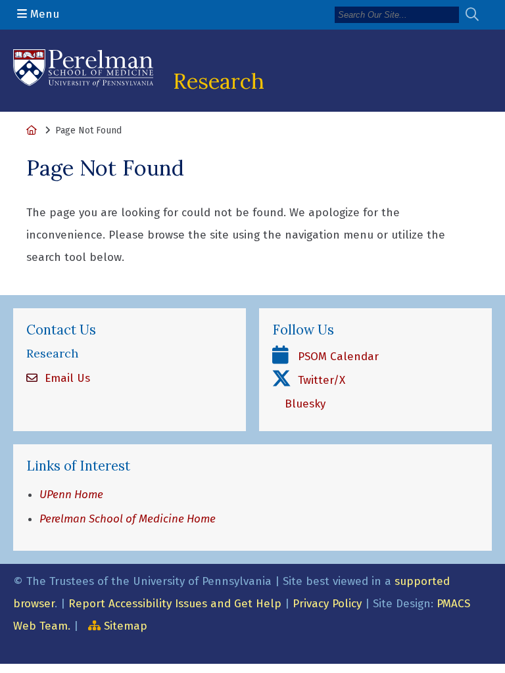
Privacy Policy (327, 604)
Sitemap (125, 626)
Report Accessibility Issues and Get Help (174, 604)
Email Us (65, 378)
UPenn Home (71, 494)
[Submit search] (477, 15)
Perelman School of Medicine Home (127, 519)
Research (218, 81)
